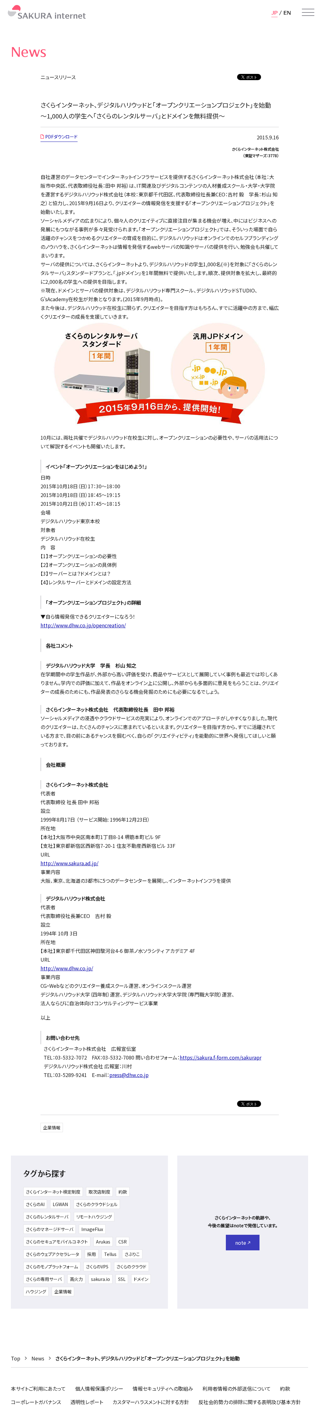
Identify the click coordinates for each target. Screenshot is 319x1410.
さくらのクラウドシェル (96, 1204)
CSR (122, 1242)
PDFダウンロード (61, 136)
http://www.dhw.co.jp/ (66, 968)
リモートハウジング (94, 1217)
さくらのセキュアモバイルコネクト (57, 1242)
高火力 (76, 1279)
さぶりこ (132, 1254)
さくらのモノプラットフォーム (52, 1266)
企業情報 (51, 1127)
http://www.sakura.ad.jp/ (69, 863)
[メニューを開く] (308, 12)
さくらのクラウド (131, 1266)
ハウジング (36, 1291)
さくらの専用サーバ (44, 1279)
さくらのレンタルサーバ (47, 1217)
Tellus (110, 1254)
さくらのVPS (97, 1266)
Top (15, 1358)
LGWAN (60, 1204)
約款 (122, 1192)
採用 (91, 1254)
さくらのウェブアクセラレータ (52, 1254)
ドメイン (141, 1279)
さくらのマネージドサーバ (49, 1229)
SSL (122, 1279)
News (37, 1358)
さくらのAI (35, 1204)
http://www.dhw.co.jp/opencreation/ (83, 625)
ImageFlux (92, 1229)
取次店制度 (99, 1192)
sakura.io (100, 1279)
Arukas (103, 1242)
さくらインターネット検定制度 (53, 1192)
